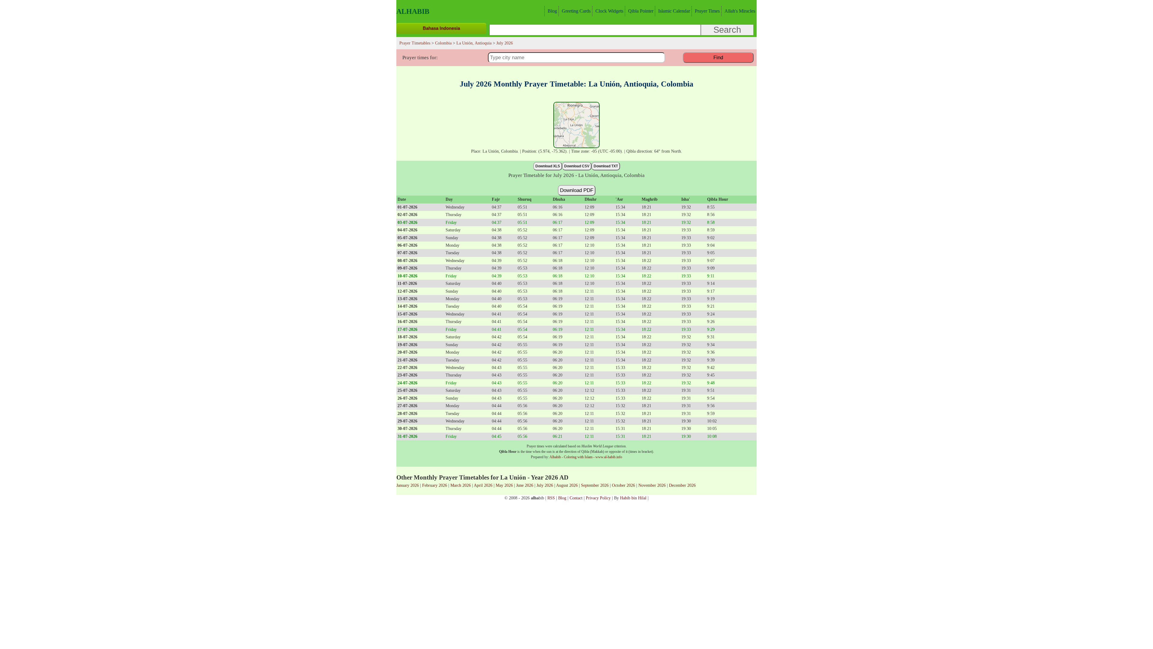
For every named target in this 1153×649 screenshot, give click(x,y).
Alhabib (412, 11)
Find (718, 57)
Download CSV (576, 166)
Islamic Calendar (674, 11)
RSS (551, 497)
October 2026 (623, 485)
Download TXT (606, 166)
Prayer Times (707, 11)
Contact (576, 497)
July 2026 (545, 485)
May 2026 (504, 485)
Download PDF (576, 190)
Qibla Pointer (640, 11)
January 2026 (407, 485)
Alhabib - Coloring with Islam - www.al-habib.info (585, 457)
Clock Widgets (609, 11)
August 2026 (567, 485)
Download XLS (547, 166)
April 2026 (483, 485)
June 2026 (524, 485)
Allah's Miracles (740, 11)
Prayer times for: (420, 57)
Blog (552, 11)
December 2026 (682, 485)
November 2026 (652, 485)
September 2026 (595, 485)
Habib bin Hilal (633, 497)
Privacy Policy (598, 497)
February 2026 (434, 485)
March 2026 (460, 485)
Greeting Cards (576, 11)
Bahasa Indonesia (441, 28)
